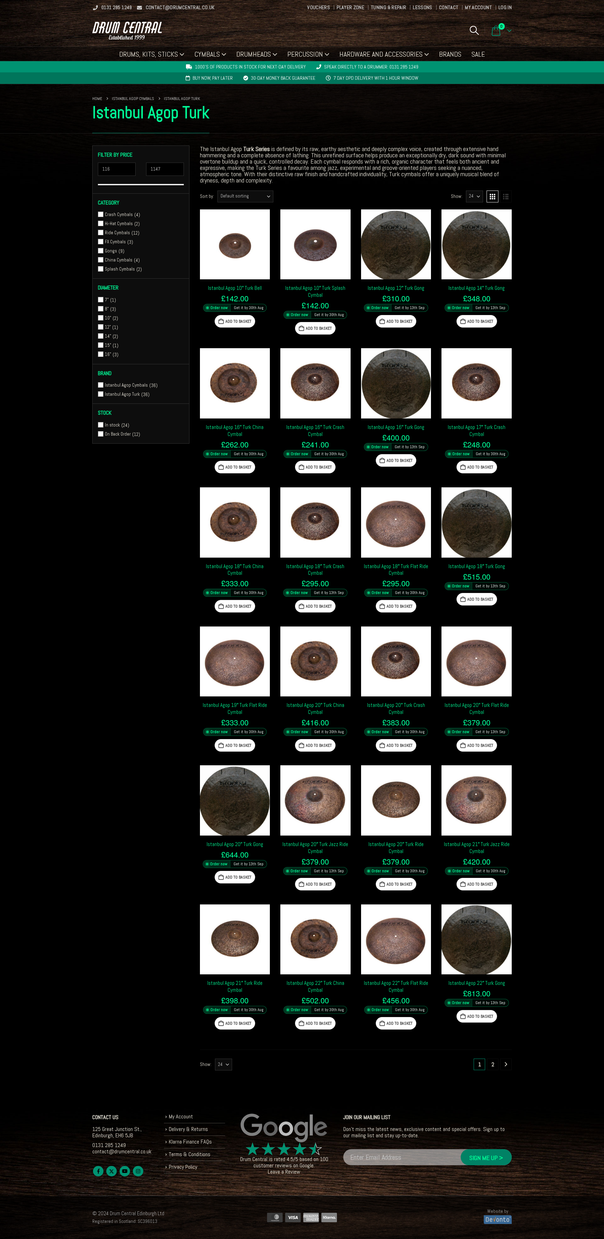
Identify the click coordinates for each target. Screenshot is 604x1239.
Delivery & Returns (188, 1129)
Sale (478, 54)
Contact (448, 7)
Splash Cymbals (120, 269)
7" (107, 300)
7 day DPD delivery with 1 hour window (375, 78)
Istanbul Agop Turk (122, 394)
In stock (112, 425)
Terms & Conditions (189, 1154)
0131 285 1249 (116, 7)
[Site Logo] (127, 31)
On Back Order (118, 434)
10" (108, 318)
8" (107, 309)
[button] (474, 30)
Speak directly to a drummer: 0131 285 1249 (371, 67)
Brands (450, 54)
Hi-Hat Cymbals (119, 224)
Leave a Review (284, 1171)
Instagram (138, 1171)
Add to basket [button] (238, 321)
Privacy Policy (183, 1166)
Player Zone (350, 7)
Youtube (125, 1171)
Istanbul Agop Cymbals (126, 385)
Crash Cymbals (119, 214)
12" (108, 327)
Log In (505, 7)
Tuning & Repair (388, 7)
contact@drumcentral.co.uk (180, 7)
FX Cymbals (115, 242)
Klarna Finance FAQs (190, 1141)
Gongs (111, 251)
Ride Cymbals (117, 233)
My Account (478, 7)
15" (108, 345)
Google (307, 1165)
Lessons (422, 7)
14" (108, 336)
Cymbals (207, 54)
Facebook (98, 1171)
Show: (456, 196)
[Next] (506, 1064)
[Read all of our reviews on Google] (284, 1128)
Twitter (111, 1171)
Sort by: (207, 196)
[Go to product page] (235, 244)
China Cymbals (118, 260)
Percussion (305, 54)
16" (108, 354)
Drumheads (253, 54)
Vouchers (318, 7)
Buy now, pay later (213, 78)
